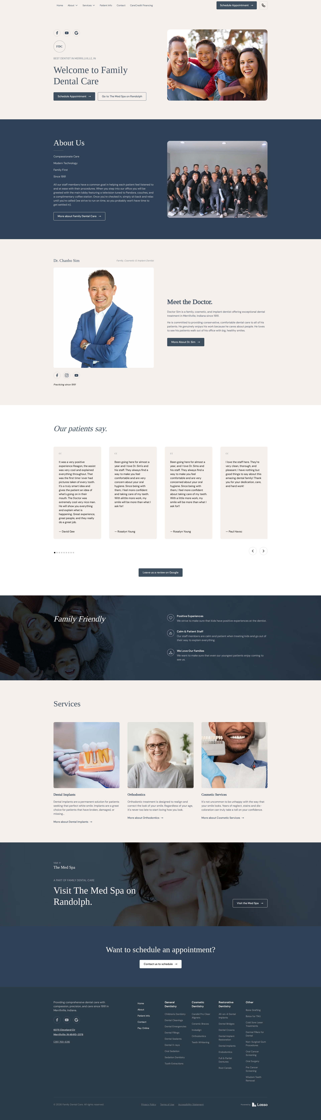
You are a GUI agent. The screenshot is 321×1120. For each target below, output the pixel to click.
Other (249, 1002)
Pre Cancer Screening (252, 1069)
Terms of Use (167, 1104)
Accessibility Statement (191, 1104)
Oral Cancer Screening (252, 1053)
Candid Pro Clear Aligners (201, 1016)
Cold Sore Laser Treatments (254, 1024)
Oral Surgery (252, 1061)
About (141, 1009)
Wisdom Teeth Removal (253, 1079)
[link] (263, 5)
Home (60, 5)
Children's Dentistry (175, 1014)
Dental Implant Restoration (226, 1038)
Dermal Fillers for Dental (255, 1034)
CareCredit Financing (141, 5)
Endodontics (225, 1051)
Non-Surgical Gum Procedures (256, 1043)
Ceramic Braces (200, 1023)
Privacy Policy (148, 1104)
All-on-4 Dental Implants (227, 1016)
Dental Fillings (172, 1032)
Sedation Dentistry (175, 1057)
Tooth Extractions (174, 1063)
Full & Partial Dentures (225, 1060)
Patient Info (106, 5)
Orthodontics (199, 1036)
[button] (73, 5)
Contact (121, 5)
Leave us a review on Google (160, 572)
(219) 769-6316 (62, 1041)
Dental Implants (227, 1045)
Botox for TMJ (253, 1016)
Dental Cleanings (174, 1020)
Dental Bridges (226, 1023)
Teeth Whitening (200, 1042)
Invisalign (196, 1029)
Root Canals (225, 1067)
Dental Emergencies (175, 1026)
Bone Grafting (253, 1010)
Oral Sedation (172, 1051)
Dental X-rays (172, 1044)
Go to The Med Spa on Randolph (122, 96)
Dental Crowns (227, 1029)
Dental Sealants (173, 1038)
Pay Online (143, 1028)
